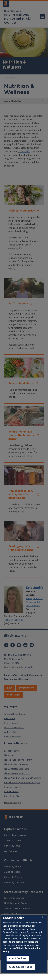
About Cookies (17, 958)
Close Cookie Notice (20, 967)
